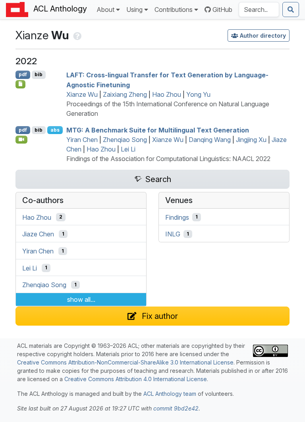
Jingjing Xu (251, 140)
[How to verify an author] (76, 35)
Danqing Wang (210, 140)
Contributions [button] (173, 9)
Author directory (263, 35)
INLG (172, 234)
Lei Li (128, 149)
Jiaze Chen (38, 234)
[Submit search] (290, 9)
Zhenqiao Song (125, 140)
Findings (177, 217)
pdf (23, 74)
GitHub (222, 9)
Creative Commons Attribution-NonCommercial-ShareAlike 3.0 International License (125, 362)
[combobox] (259, 9)
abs (55, 130)
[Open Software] (20, 84)
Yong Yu (198, 94)
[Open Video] (21, 140)
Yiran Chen (82, 140)
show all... (81, 299)
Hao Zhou (166, 94)
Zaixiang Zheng (125, 94)
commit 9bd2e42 (176, 408)
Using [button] (134, 9)
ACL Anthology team (169, 393)
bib (38, 74)
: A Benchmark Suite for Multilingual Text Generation (157, 130)
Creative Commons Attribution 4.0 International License (135, 379)
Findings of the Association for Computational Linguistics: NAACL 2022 (168, 159)
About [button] (105, 9)
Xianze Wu (82, 94)
